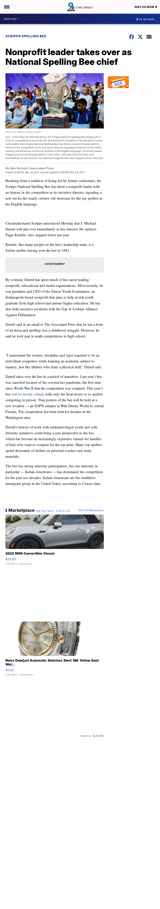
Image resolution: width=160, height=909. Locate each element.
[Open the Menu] (6, 7)
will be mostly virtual (27, 394)
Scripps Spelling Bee (25, 36)
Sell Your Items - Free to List (53, 510)
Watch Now (144, 7)
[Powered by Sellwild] (98, 735)
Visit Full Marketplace (91, 510)
